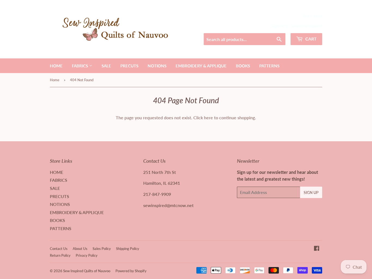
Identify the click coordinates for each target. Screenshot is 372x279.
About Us (80, 248)
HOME (56, 65)
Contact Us (59, 248)
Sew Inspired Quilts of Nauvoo (86, 271)
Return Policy (60, 255)
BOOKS (243, 65)
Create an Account (306, 26)
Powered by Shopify (131, 271)
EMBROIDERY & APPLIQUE (201, 65)
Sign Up (311, 192)
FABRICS (80, 65)
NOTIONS (157, 65)
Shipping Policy (127, 248)
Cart (310, 38)
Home (54, 80)
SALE (106, 65)
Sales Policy (102, 248)
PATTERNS (269, 65)
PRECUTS (129, 65)
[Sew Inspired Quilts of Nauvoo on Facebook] (316, 248)
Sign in (277, 26)
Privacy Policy (86, 255)
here (208, 117)
